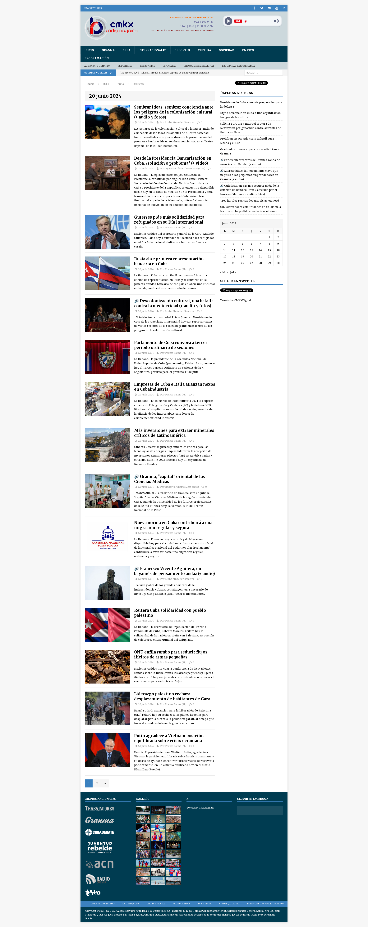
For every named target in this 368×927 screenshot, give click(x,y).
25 (233, 263)
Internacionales (152, 50)
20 (251, 256)
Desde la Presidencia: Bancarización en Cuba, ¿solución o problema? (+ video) (172, 161)
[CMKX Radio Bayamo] (113, 27)
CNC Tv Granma (156, 903)
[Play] (228, 21)
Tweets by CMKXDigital (235, 300)
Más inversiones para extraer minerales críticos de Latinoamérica (174, 433)
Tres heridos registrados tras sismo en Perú (249, 200)
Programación (97, 58)
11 (233, 250)
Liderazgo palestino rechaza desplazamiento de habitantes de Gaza (172, 696)
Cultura (204, 50)
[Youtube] (276, 8)
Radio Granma (181, 903)
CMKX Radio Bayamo (103, 903)
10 (224, 250)
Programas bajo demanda (238, 66)
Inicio (89, 50)
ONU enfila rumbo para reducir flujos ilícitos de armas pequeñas (170, 654)
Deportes (182, 50)
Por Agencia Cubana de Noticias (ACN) (182, 168)
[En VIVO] (284, 8)
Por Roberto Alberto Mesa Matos (179, 486)
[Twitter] (261, 8)
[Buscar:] (263, 72)
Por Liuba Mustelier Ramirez (177, 122)
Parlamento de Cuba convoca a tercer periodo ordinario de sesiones (170, 345)
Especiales (169, 66)
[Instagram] (269, 8)
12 (242, 250)
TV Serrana (205, 903)
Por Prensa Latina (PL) (173, 227)
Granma (108, 50)
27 (251, 263)
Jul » (233, 272)
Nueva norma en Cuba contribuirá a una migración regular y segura (173, 525)
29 (269, 263)
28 (260, 263)
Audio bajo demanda (97, 66)
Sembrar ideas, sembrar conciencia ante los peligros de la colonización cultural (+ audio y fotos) (174, 112)
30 (278, 263)
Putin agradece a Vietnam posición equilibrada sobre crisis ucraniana (169, 738)
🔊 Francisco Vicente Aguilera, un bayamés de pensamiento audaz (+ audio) (174, 571)
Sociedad (226, 50)
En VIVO (248, 50)
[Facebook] (254, 8)
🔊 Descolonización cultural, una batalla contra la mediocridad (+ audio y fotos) (174, 303)
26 (242, 263)
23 (278, 256)
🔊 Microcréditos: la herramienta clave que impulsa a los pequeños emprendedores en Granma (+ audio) (249, 175)
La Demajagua (130, 903)
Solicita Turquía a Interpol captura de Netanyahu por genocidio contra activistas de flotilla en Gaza (250, 128)
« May (224, 272)
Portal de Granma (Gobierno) (265, 903)
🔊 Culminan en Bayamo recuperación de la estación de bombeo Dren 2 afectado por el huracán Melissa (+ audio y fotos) (249, 190)
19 (242, 256)
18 (233, 256)
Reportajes (125, 66)
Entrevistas (147, 66)
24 (224, 263)
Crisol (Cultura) (229, 903)
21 (260, 256)
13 (251, 250)
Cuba (127, 50)
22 (269, 256)
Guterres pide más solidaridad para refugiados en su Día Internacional (169, 220)
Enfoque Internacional (199, 66)
